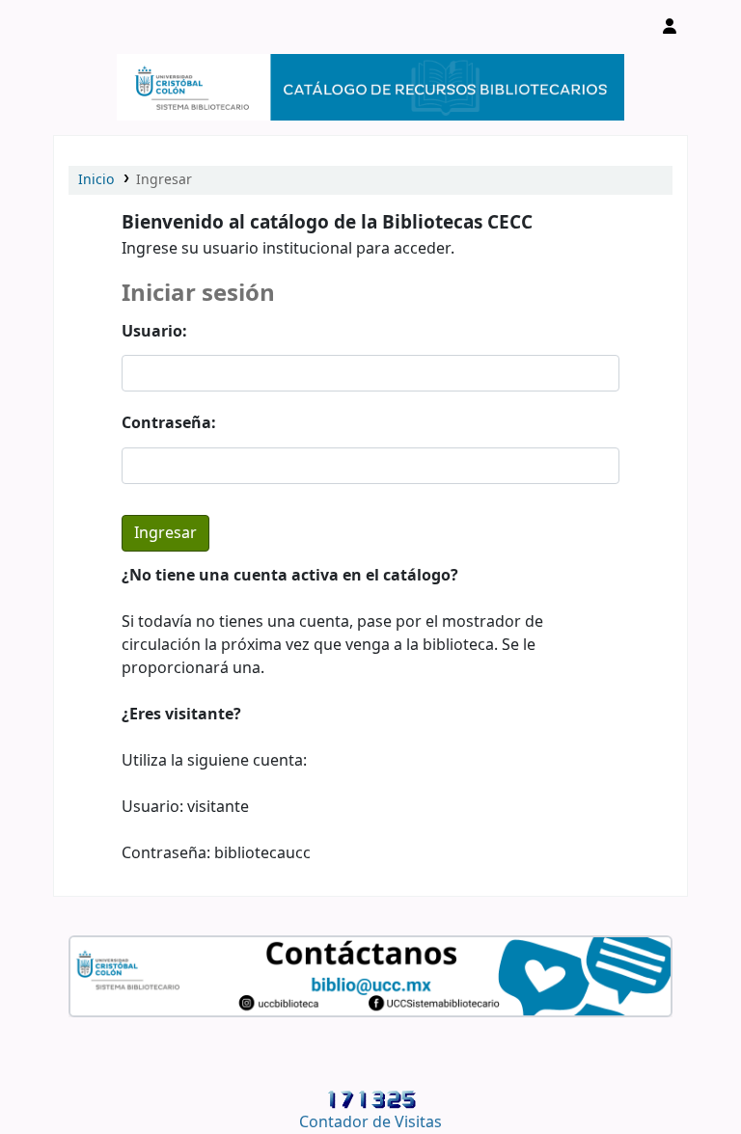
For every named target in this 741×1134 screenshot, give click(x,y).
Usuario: (154, 331)
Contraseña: (169, 423)
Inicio (96, 180)
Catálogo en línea (102, 27)
